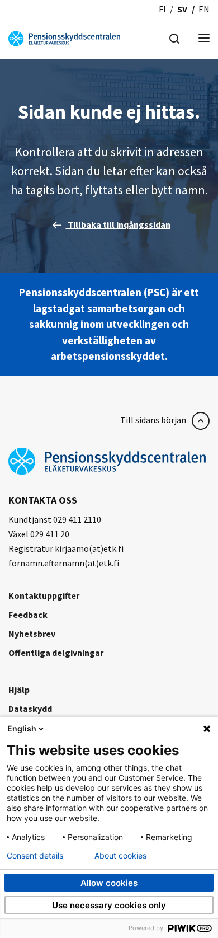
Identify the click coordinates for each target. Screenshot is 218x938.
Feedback (28, 614)
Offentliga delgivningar (55, 652)
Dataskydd (30, 708)
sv (182, 9)
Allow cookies (109, 883)
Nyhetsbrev (31, 633)
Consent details (35, 855)
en (204, 9)
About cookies (120, 855)
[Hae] (174, 37)
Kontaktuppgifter (43, 595)
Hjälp (19, 689)
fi (162, 9)
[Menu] (204, 39)
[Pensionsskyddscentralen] (64, 37)
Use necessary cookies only (109, 905)
